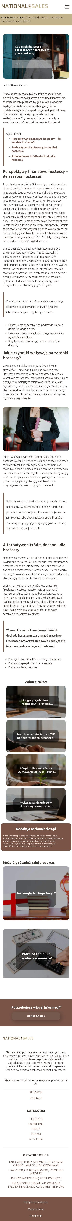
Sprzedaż (36, 1138)
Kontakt (36, 1098)
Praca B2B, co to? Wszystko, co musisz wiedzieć (36, 1172)
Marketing (36, 1124)
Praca (22, 17)
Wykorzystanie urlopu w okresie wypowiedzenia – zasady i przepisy (35, 804)
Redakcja (36, 1092)
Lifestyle (36, 1119)
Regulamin (36, 1215)
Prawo (36, 1133)
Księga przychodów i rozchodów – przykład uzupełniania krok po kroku (36, 702)
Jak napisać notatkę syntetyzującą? (36, 1178)
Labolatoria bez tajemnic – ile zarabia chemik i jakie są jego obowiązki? (36, 1163)
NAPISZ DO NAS (36, 1016)
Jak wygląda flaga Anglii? (36, 893)
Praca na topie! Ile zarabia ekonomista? (36, 956)
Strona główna (9, 17)
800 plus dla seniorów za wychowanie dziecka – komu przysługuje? (36, 770)
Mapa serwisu (36, 1209)
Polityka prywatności (36, 1202)
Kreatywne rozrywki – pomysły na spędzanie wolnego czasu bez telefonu (36, 1185)
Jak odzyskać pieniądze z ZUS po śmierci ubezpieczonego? (36, 736)
